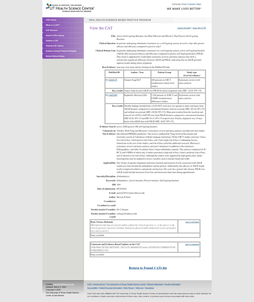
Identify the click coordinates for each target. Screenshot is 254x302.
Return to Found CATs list (148, 267)
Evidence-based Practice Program (61, 51)
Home (184, 4)
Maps (199, 4)
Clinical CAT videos (54, 46)
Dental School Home (55, 56)
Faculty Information (172, 284)
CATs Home (51, 20)
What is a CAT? (53, 25)
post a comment (192, 244)
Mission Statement (155, 284)
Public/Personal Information (110, 288)
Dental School (99, 284)
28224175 (113, 79)
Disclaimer (149, 288)
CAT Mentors (52, 30)
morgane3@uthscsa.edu (63, 284)
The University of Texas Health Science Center (126, 284)
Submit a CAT (52, 41)
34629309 (113, 95)
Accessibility (92, 288)
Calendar (191, 4)
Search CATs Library (55, 35)
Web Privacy (129, 288)
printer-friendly (184, 27)
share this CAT (199, 27)
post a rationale (192, 221)
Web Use (140, 288)
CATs (89, 284)
